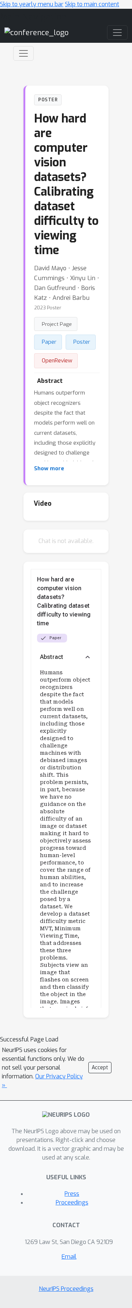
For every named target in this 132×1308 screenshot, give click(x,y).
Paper (49, 342)
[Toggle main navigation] (117, 32)
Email (69, 1256)
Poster (81, 342)
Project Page (57, 324)
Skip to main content (92, 4)
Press (72, 1194)
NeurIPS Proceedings (66, 1289)
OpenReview (57, 360)
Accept (100, 1067)
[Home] (36, 32)
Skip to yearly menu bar (31, 4)
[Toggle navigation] (23, 53)
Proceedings (72, 1202)
